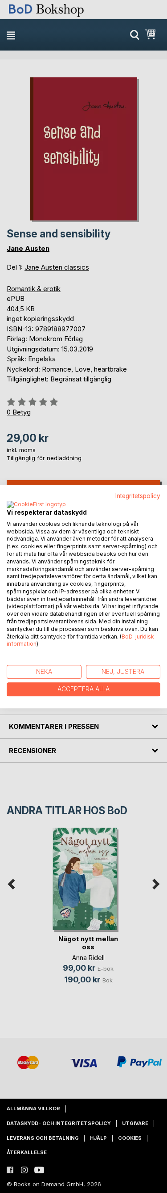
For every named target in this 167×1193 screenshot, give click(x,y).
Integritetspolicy (137, 495)
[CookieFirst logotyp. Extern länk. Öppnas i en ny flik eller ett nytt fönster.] (36, 505)
